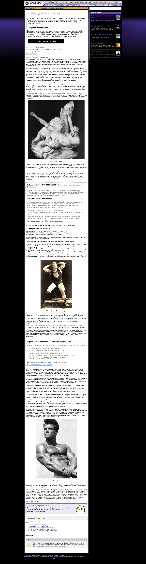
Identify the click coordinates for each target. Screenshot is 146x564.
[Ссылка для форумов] (31, 54)
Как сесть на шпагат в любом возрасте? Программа (100, 52)
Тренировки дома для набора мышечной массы (100, 25)
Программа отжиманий (98, 43)
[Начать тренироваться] (50, 3)
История (32, 52)
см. (54, 558)
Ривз (36, 52)
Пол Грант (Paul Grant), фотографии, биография (42, 530)
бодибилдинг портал (46, 555)
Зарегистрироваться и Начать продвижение (45, 221)
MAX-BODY (29, 8)
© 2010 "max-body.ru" (32, 501)
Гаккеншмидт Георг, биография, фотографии (41, 527)
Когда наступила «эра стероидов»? (38, 525)
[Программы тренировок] (72, 3)
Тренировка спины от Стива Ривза (38, 526)
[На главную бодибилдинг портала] (33, 4)
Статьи (35, 8)
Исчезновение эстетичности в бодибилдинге (41, 529)
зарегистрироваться (47, 546)
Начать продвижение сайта (46, 41)
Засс (39, 52)
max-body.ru (44, 57)
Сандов (44, 52)
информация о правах (57, 555)
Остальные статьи (44, 8)
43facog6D (35, 50)
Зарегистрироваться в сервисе (39, 365)
